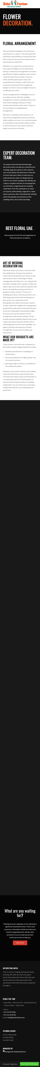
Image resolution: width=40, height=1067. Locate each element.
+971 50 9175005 (9, 1012)
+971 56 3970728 (9, 1015)
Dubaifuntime (13, 1064)
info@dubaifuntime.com (16, 1017)
